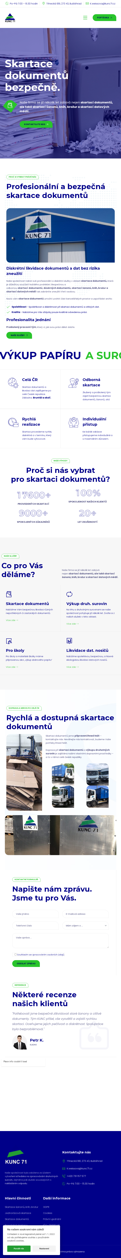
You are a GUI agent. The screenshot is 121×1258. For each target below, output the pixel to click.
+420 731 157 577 (76, 1176)
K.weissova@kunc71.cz (102, 3)
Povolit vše (19, 1248)
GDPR (46, 1207)
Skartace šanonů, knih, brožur (21, 1207)
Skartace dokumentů (17, 1219)
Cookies (47, 1213)
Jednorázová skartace (18, 1213)
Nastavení (44, 1248)
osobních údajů (55, 954)
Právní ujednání (52, 1219)
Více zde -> (12, 620)
